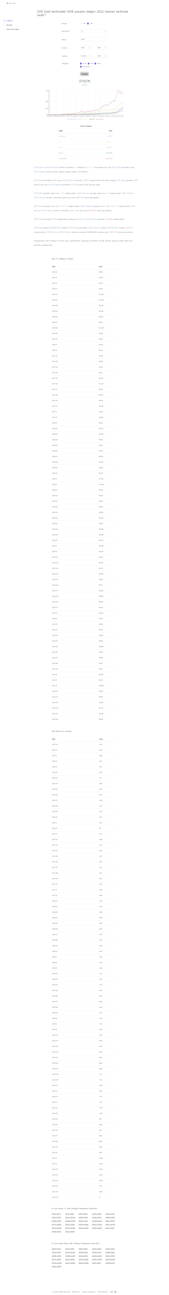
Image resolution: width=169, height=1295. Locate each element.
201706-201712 (96, 1218)
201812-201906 (70, 1225)
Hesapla (84, 74)
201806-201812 (110, 1218)
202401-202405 (97, 1228)
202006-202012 (70, 1221)
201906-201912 (56, 1221)
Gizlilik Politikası (103, 1292)
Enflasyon (8, 21)
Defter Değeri (12, 3)
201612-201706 (110, 1221)
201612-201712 (56, 1214)
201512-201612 (109, 1228)
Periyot (64, 23)
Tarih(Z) (64, 56)
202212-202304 (70, 1218)
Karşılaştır (65, 63)
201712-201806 (56, 1225)
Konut (99, 63)
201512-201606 (70, 1232)
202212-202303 (70, 1252)
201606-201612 (83, 1218)
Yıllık (84, 23)
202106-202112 (83, 1221)
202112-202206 (110, 1225)
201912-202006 (83, 1225)
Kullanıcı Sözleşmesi (88, 1292)
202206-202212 (97, 1221)
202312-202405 (84, 1228)
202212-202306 (70, 1228)
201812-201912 (83, 1214)
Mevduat (8, 25)
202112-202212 (56, 1218)
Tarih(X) (64, 48)
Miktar (64, 40)
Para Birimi (66, 31)
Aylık (91, 23)
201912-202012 (96, 1214)
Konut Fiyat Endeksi (11, 29)
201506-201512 (56, 1232)
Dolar (84, 63)
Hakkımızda (76, 1292)
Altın (92, 63)
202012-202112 (110, 1214)
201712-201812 (69, 1214)
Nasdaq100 (86, 67)
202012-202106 (97, 1225)
